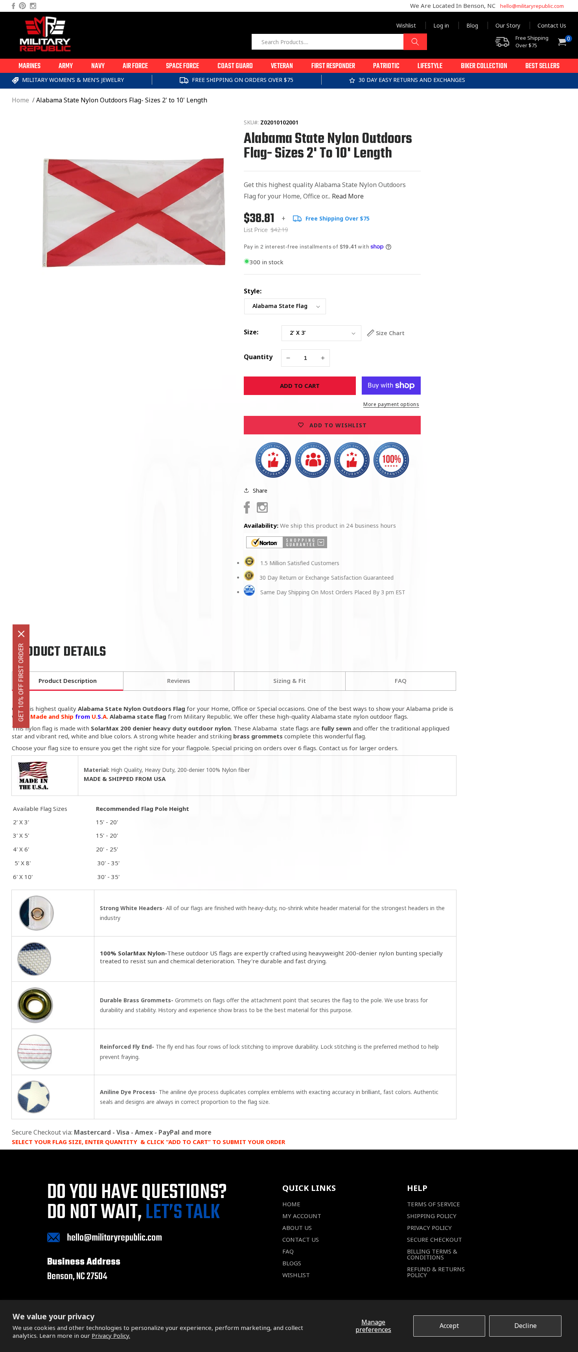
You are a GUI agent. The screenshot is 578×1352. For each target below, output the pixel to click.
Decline (525, 1325)
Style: (252, 291)
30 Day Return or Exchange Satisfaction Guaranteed (327, 577)
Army (66, 66)
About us (297, 1228)
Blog (472, 25)
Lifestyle (430, 66)
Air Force (135, 66)
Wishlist (406, 25)
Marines (29, 66)
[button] (29, 66)
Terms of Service (433, 1204)
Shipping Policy (432, 1216)
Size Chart (390, 333)
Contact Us (552, 25)
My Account (301, 1216)
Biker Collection (484, 66)
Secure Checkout (434, 1240)
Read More (348, 196)
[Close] (21, 634)
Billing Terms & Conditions (432, 1254)
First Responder (333, 66)
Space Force (182, 66)
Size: (251, 332)
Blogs (291, 1263)
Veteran (282, 66)
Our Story (507, 25)
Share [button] (260, 490)
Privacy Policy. (111, 1335)
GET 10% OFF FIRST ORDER (21, 682)
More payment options (391, 404)
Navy (98, 66)
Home (20, 100)
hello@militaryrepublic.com (532, 5)
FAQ (288, 1251)
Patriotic (386, 66)
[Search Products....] (415, 41)
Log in (441, 25)
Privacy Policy (429, 1228)
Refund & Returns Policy (436, 1272)
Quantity (258, 356)
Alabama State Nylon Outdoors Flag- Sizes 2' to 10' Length (121, 100)
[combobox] (339, 42)
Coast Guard (235, 66)
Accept (449, 1325)
